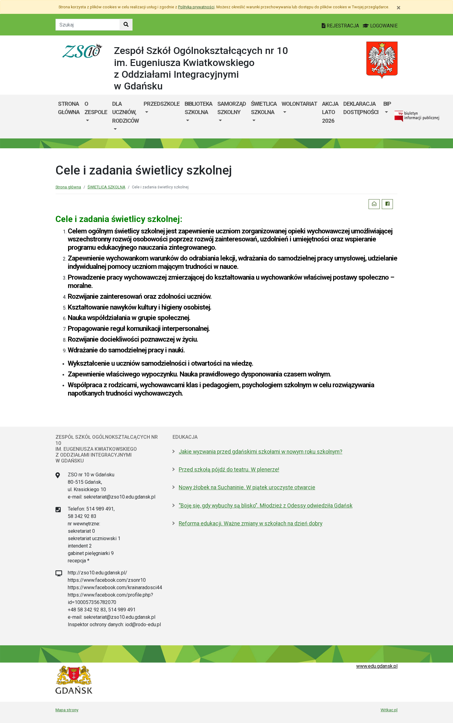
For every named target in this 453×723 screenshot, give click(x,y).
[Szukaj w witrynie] (126, 25)
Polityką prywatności (196, 7)
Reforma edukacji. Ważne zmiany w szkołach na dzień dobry (250, 523)
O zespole (95, 108)
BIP (387, 104)
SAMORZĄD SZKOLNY (231, 108)
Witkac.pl (389, 709)
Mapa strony (66, 709)
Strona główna (69, 108)
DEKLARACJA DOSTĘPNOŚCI (360, 108)
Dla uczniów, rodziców (125, 112)
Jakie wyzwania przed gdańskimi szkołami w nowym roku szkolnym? (260, 452)
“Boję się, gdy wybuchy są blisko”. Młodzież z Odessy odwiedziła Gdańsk (266, 506)
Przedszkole (162, 104)
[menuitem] (96, 116)
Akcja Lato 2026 (330, 112)
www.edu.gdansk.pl (377, 666)
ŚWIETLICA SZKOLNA (264, 108)
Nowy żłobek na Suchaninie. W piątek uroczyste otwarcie (247, 487)
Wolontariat (299, 104)
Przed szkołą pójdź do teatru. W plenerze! (229, 469)
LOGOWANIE (383, 26)
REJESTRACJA (342, 26)
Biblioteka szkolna (198, 108)
